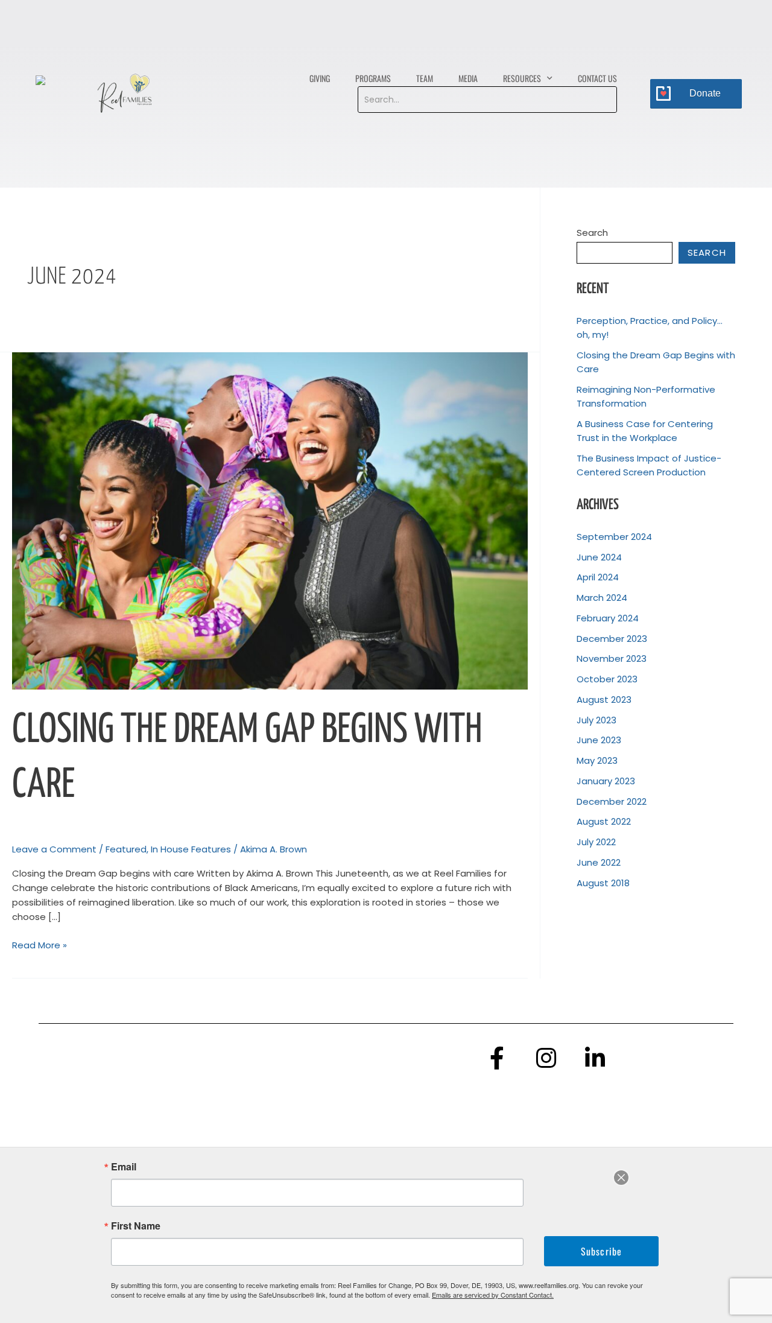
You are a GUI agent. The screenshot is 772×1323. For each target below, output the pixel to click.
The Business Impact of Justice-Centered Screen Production (649, 465)
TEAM (424, 78)
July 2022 (596, 842)
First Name (135, 1226)
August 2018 (603, 883)
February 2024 (608, 618)
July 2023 (596, 720)
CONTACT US (597, 78)
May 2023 (597, 760)
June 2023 (599, 740)
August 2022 (604, 821)
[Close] (621, 1178)
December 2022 (612, 801)
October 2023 (607, 679)
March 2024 (602, 597)
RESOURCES (522, 78)
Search (592, 232)
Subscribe (601, 1251)
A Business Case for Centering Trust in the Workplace (645, 430)
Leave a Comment (54, 849)
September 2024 (614, 536)
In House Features (191, 849)
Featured (126, 849)
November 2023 (612, 658)
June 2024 (599, 557)
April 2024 (598, 577)
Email (123, 1167)
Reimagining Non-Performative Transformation (646, 396)
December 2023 (612, 638)
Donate (705, 93)
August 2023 (604, 699)
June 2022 (599, 862)
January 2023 (606, 781)
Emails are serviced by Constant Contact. (493, 1294)
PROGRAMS (373, 78)
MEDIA (468, 78)
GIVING (319, 78)
